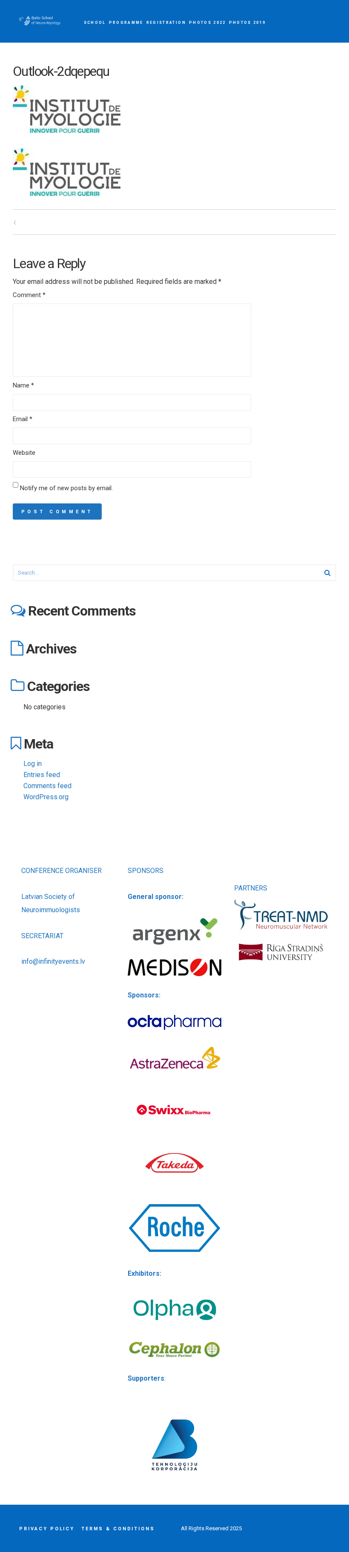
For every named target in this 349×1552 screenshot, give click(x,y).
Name (23, 385)
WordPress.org (46, 797)
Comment (29, 295)
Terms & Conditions (117, 1529)
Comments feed (47, 786)
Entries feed (41, 775)
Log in (32, 764)
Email (22, 419)
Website (24, 453)
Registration (166, 22)
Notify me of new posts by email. (66, 488)
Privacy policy (46, 1529)
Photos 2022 (207, 22)
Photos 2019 (247, 22)
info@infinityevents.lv (53, 961)
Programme (126, 22)
